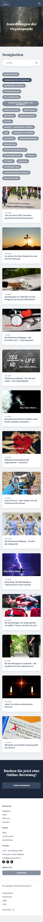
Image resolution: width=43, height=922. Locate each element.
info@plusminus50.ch (11, 858)
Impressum (7, 896)
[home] (6, 3)
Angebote (6, 811)
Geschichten (7, 840)
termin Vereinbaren (21, 785)
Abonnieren (21, 873)
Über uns (6, 818)
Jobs (4, 904)
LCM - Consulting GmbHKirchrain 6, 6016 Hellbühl (13, 852)
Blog (4, 832)
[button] (39, 3)
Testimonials (7, 836)
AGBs (4, 900)
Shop (4, 814)
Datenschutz (7, 893)
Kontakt (5, 822)
